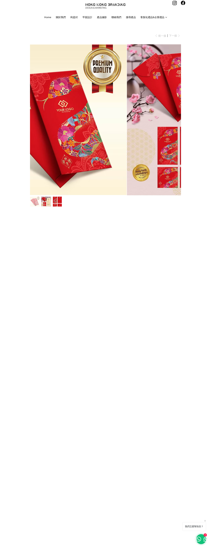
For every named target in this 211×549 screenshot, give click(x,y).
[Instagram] (175, 3)
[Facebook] (183, 3)
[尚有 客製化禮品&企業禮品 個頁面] (166, 17)
